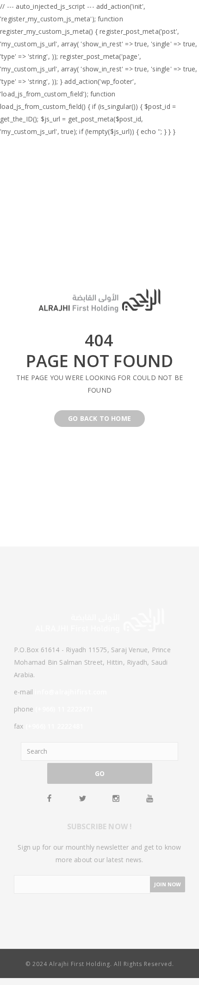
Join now (167, 884)
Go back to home (99, 418)
